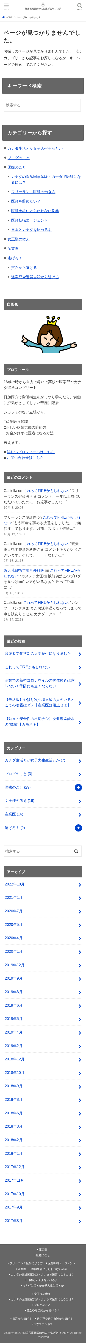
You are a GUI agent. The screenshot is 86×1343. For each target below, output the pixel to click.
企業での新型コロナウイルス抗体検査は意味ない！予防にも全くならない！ (40, 683)
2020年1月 (13, 951)
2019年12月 (15, 965)
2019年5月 (13, 1019)
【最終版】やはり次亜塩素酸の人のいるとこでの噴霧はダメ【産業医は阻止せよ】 (40, 702)
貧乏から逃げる (24, 267)
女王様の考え (19, 239)
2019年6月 (13, 1005)
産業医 (13, 248)
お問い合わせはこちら (25, 457)
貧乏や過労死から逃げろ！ (43, 1310)
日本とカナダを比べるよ (31, 230)
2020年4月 (13, 938)
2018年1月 (13, 1153)
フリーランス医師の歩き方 (33, 192)
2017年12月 (15, 1167)
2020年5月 (13, 924)
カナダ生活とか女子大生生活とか (35, 148)
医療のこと (17, 167)
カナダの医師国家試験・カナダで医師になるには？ (42, 1274)
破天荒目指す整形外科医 (24, 570)
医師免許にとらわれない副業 (35, 211)
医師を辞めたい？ (26, 201)
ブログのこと (19, 158)
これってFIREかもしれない (45, 491)
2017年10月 (15, 1194)
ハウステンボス (43, 1324)
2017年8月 (13, 1221)
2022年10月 (15, 884)
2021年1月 (13, 897)
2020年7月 (13, 911)
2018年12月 (15, 1059)
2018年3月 (13, 1126)
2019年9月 (13, 978)
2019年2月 (13, 1046)
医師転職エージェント (29, 220)
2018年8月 (13, 1099)
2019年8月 (13, 992)
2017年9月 (13, 1207)
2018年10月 (15, 1072)
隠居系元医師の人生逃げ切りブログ (47, 1333)
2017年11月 (14, 1180)
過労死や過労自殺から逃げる (35, 277)
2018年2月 (13, 1140)
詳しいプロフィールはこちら (31, 452)
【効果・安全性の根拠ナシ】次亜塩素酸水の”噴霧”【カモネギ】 (40, 721)
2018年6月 (13, 1113)
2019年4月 (13, 1032)
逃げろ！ (15, 258)
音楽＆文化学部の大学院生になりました (38, 653)
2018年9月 (13, 1086)
